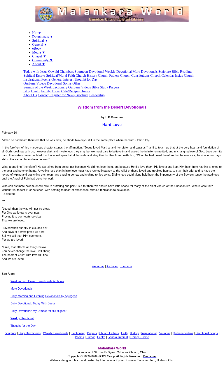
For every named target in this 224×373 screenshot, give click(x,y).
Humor (85, 91)
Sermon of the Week (37, 87)
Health (35, 91)
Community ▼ (42, 60)
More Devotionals (145, 71)
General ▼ (39, 44)
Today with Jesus (35, 71)
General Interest (62, 79)
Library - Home (139, 337)
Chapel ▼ (39, 56)
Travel (56, 91)
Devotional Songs (59, 83)
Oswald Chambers (61, 71)
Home (36, 33)
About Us (30, 95)
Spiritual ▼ (40, 40)
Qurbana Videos (34, 83)
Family (46, 91)
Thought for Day (86, 79)
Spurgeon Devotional (89, 71)
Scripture (164, 71)
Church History (86, 75)
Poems (46, 79)
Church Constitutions (134, 75)
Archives (112, 266)
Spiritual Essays (34, 75)
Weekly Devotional (118, 71)
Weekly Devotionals (55, 333)
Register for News (62, 95)
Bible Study (100, 87)
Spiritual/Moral (56, 75)
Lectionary (59, 87)
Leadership (97, 95)
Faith (71, 75)
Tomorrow (126, 266)
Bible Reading (182, 71)
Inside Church (184, 75)
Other (76, 83)
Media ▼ (38, 52)
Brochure (81, 95)
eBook (36, 48)
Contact (43, 95)
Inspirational (31, 79)
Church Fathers (108, 75)
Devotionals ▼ (42, 36)
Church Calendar (162, 75)
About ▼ (38, 64)
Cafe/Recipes (70, 91)
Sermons (164, 333)
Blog (26, 91)
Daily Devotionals (30, 333)
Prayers (114, 87)
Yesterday (98, 266)
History (134, 333)
